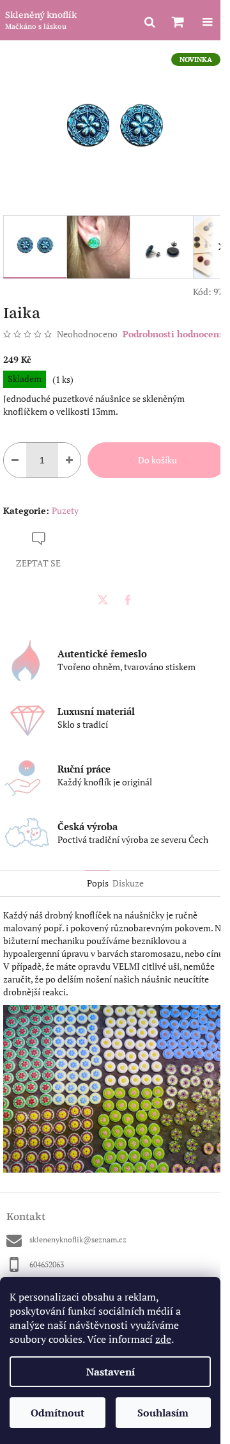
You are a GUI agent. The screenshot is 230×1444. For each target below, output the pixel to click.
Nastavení (110, 1372)
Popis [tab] (98, 883)
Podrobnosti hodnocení (172, 334)
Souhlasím (162, 1413)
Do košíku (157, 460)
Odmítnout (57, 1413)
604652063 (46, 1264)
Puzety (65, 510)
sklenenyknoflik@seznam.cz (77, 1239)
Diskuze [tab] (128, 883)
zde (163, 1339)
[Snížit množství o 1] (15, 460)
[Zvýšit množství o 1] (69, 460)
